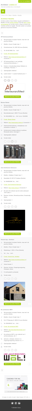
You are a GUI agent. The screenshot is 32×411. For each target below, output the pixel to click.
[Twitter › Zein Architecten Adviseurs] (5, 206)
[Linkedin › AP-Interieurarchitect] (12, 80)
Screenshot (7, 58)
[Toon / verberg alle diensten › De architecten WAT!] (17, 339)
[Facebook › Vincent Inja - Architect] (8, 278)
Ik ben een (24, 1)
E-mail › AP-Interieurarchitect (11, 53)
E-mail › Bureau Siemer (9, 119)
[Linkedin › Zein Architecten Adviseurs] (12, 206)
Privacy (19, 407)
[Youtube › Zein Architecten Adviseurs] (15, 206)
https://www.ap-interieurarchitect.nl (17, 57)
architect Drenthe (14, 22)
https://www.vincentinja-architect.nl (17, 259)
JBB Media (14, 407)
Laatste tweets (8, 73)
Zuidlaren (11, 175)
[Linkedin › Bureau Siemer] (12, 141)
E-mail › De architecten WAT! (11, 326)
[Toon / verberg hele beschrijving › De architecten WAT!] (17, 335)
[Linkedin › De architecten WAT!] (12, 350)
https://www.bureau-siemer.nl (16, 122)
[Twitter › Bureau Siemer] (5, 141)
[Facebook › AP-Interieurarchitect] (8, 80)
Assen (10, 44)
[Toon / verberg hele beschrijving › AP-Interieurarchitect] (17, 62)
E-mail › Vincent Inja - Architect (11, 256)
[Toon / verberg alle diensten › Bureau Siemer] (17, 131)
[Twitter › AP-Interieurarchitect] (5, 80)
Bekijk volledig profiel (12, 96)
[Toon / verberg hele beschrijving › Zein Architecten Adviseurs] (17, 191)
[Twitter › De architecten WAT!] (5, 350)
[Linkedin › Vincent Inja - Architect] (12, 278)
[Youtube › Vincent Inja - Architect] (15, 278)
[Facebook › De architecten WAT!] (8, 350)
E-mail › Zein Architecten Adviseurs (12, 184)
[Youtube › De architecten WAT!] (15, 350)
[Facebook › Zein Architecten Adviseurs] (8, 206)
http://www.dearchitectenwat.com (17, 329)
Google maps (17, 44)
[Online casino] (16, 375)
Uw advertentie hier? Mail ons (16, 391)
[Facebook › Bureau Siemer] (8, 141)
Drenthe (6, 44)
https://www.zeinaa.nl (14, 187)
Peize (10, 247)
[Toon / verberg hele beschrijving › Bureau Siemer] (17, 126)
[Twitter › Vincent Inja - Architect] (5, 278)
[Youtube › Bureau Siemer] (15, 141)
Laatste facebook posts (20, 73)
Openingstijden (8, 200)
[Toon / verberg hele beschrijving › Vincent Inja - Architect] (17, 264)
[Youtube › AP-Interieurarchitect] (15, 80)
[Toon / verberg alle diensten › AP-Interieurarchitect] (17, 67)
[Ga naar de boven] (29, 97)
